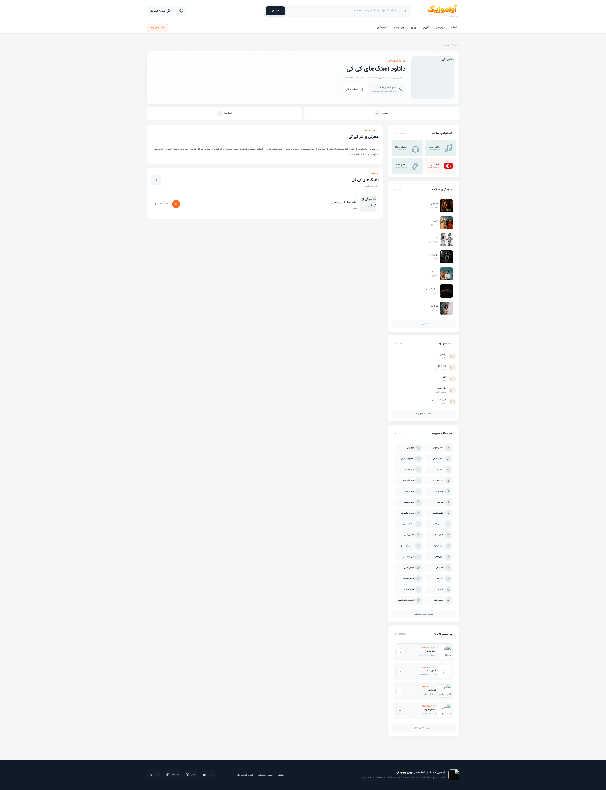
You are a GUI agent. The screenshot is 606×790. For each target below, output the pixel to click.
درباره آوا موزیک (245, 775)
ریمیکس (440, 28)
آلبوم (426, 28)
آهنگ (454, 28)
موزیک (281, 775)
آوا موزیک (455, 45)
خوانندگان (382, 28)
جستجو (275, 11)
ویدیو (413, 28)
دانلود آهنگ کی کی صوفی (344, 202)
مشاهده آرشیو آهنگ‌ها (424, 323)
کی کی (355, 208)
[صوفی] (368, 204)
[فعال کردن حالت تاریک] (181, 11)
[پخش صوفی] (176, 204)
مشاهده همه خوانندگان (423, 614)
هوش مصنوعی (265, 775)
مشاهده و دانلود (163, 204)
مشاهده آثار (352, 89)
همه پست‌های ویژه (423, 413)
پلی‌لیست (399, 28)
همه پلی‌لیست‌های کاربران (424, 728)
